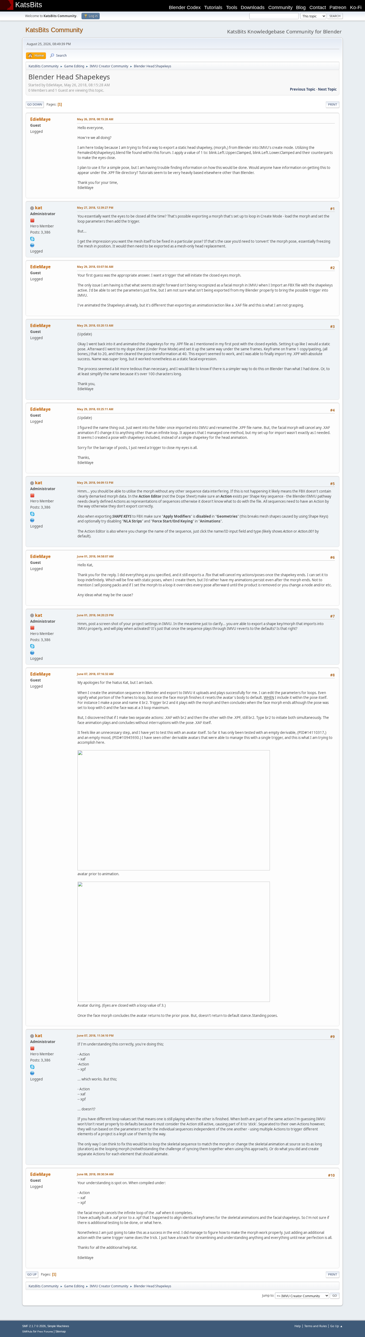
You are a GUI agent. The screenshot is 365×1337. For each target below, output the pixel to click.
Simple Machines (58, 1326)
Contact (317, 7)
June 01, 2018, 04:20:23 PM (95, 615)
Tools (231, 7)
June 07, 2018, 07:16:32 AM (95, 674)
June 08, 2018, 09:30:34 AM (95, 1174)
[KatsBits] (32, 244)
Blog (301, 7)
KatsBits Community (54, 29)
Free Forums (45, 1331)
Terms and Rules (315, 1326)
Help (297, 1326)
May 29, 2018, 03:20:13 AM (95, 325)
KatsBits (28, 5)
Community (280, 7)
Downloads (253, 7)
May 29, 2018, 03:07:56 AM (95, 267)
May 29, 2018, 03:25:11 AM (95, 409)
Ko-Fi (356, 7)
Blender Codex (185, 7)
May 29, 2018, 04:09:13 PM (95, 482)
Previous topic (302, 89)
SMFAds (27, 1331)
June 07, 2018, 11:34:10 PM (95, 1035)
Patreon (337, 7)
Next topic (327, 89)
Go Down (34, 104)
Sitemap (60, 1331)
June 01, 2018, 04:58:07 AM (95, 556)
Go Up (32, 1274)
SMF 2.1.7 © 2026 (34, 1326)
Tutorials (213, 7)
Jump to (267, 1295)
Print (332, 104)
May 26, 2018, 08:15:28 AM (95, 119)
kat (38, 208)
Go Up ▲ (336, 1326)
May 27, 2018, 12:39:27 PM (95, 208)
